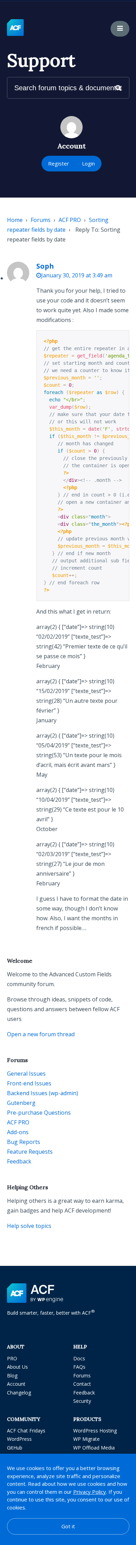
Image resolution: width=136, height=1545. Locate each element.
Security (82, 1401)
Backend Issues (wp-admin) (42, 1093)
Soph (45, 266)
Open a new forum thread (41, 1034)
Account (16, 1384)
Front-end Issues (29, 1083)
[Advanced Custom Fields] (15, 28)
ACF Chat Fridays (26, 1430)
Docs (79, 1358)
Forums (41, 220)
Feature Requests (30, 1151)
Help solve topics (29, 1226)
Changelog (19, 1392)
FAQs (79, 1366)
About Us (17, 1366)
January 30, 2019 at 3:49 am (76, 275)
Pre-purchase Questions (39, 1112)
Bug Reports (23, 1142)
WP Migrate (86, 1439)
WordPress (19, 1439)
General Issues (26, 1073)
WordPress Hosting (95, 1430)
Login (88, 163)
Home (15, 220)
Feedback (19, 1161)
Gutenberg (21, 1103)
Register (58, 163)
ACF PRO (70, 220)
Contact (82, 1384)
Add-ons (18, 1132)
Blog (12, 1375)
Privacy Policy (89, 1491)
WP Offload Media (94, 1447)
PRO (12, 1358)
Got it (68, 1526)
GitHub (14, 1447)
